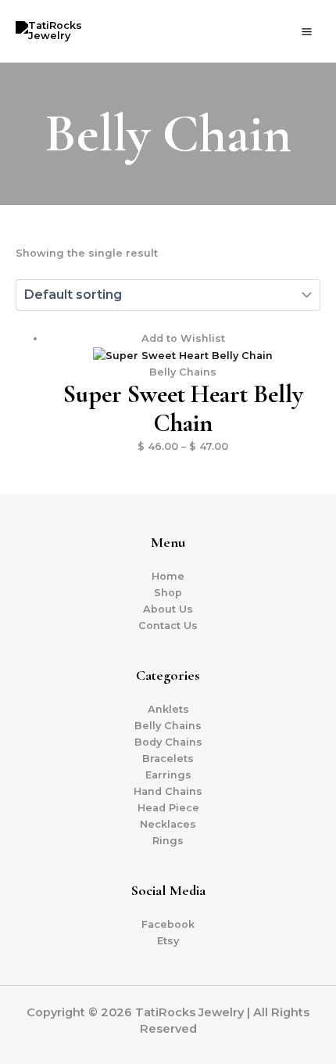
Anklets (168, 709)
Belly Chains (168, 726)
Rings (168, 841)
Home (168, 576)
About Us (168, 609)
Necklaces (168, 824)
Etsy (168, 941)
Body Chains (168, 742)
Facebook (168, 924)
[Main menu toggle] (307, 31)
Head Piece (168, 808)
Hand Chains (168, 791)
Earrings (168, 775)
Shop (168, 592)
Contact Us (168, 625)
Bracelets (168, 758)
